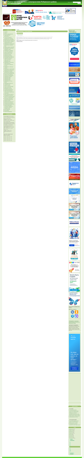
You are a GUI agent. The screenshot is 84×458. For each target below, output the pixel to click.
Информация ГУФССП (8, 76)
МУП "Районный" (7, 109)
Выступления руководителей (9, 73)
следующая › (72, 453)
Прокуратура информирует (8, 75)
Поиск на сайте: (70, 2)
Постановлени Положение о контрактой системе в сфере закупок (74, 424)
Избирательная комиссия (8, 74)
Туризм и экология (7, 85)
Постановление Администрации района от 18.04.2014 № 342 (74, 421)
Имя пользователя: (19, 36)
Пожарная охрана (7, 100)
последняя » (72, 454)
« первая (71, 439)
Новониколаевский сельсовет (73, 416)
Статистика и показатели (8, 51)
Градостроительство (7, 87)
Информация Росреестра (8, 83)
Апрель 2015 (71, 433)
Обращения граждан (7, 54)
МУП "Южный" (6, 110)
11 (70, 451)
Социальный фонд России (8, 89)
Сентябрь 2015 (71, 438)
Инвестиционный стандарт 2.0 (9, 40)
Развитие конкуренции (8, 111)
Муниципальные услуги (8, 53)
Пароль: (17, 39)
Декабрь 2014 (71, 429)
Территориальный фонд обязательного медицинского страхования (9, 91)
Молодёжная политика (8, 88)
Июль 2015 (70, 436)
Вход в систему (19, 33)
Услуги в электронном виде (8, 86)
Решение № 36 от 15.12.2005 (73, 422)
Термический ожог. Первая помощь (74, 415)
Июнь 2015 (70, 435)
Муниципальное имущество (8, 101)
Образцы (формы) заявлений (9, 47)
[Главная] (4, 6)
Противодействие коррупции (9, 56)
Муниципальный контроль (8, 102)
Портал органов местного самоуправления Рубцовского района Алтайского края (32, 2)
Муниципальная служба (8, 55)
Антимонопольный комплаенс (9, 103)
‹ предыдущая (72, 440)
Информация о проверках (8, 50)
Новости (5, 32)
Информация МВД (7, 77)
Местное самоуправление (8, 33)
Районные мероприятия (8, 52)
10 (70, 450)
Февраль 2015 (71, 431)
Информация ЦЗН (7, 78)
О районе (5, 31)
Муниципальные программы (9, 39)
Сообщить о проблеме (74, 368)
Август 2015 (71, 437)
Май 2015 (70, 434)
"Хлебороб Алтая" (7, 84)
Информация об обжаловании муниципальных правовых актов (9, 44)
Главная (17, 29)
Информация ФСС (7, 79)
